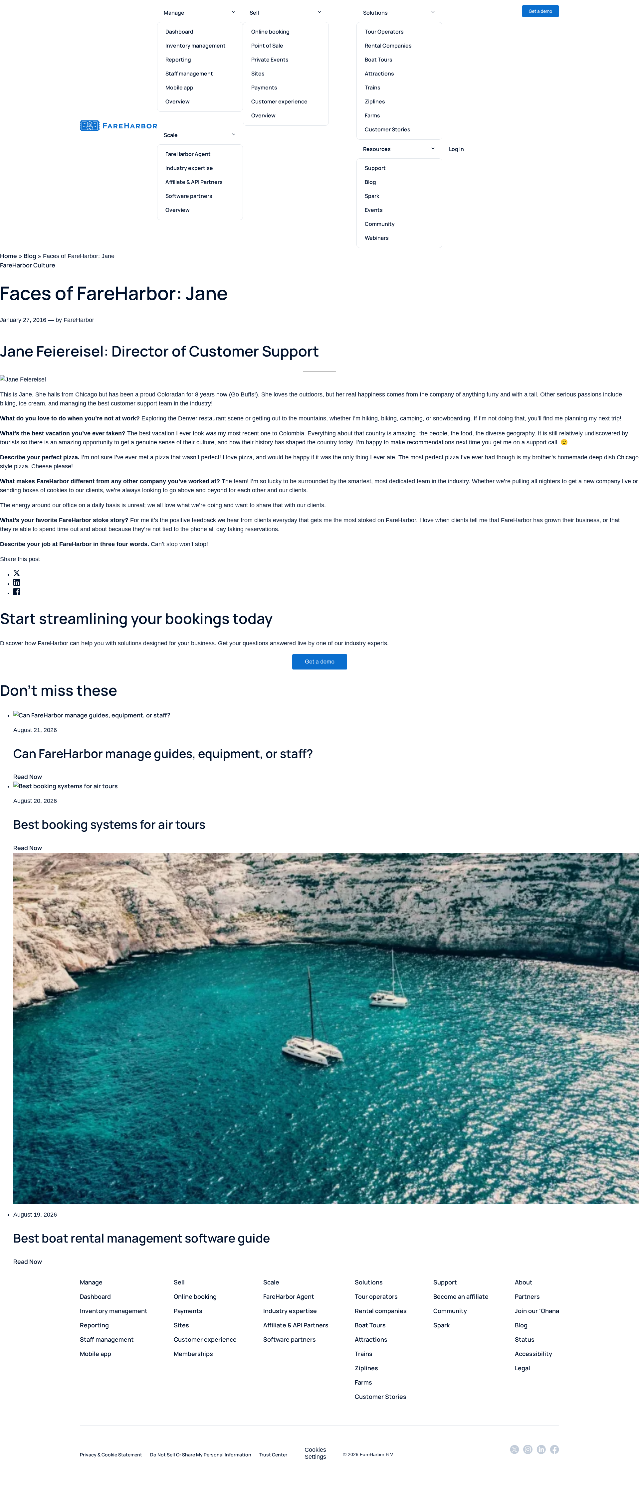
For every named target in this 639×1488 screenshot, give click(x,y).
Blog (370, 182)
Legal (522, 1368)
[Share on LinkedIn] (16, 582)
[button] (233, 13)
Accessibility (533, 1354)
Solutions (375, 12)
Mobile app (179, 87)
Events (374, 210)
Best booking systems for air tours (109, 824)
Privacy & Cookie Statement (111, 1454)
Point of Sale (267, 45)
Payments (264, 87)
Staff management (189, 73)
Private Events (270, 59)
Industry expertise (189, 168)
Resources (377, 149)
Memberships (193, 1354)
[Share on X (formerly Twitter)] (16, 573)
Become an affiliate (461, 1296)
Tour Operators (384, 31)
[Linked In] (541, 1454)
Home (8, 256)
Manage (174, 12)
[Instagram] (527, 1454)
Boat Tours (378, 59)
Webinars (377, 237)
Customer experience (279, 101)
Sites (258, 73)
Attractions (379, 73)
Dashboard (179, 31)
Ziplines (375, 101)
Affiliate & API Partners (194, 182)
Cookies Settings (315, 1453)
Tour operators (376, 1296)
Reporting (178, 59)
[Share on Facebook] (16, 591)
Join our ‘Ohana (537, 1311)
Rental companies (381, 1311)
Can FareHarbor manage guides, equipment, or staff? (163, 753)
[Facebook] (554, 1454)
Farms (372, 115)
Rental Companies (388, 45)
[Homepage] (118, 125)
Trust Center (273, 1454)
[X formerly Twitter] (514, 1454)
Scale (171, 135)
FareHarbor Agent (188, 154)
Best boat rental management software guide (141, 1238)
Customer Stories (387, 129)
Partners (527, 1296)
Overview (177, 101)
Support (375, 168)
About (523, 1282)
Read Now (27, 777)
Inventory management (195, 45)
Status (524, 1339)
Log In (456, 149)
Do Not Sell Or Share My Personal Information (200, 1454)
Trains (372, 87)
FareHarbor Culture (27, 265)
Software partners (188, 196)
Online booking (270, 31)
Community (380, 223)
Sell (254, 12)
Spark (372, 196)
